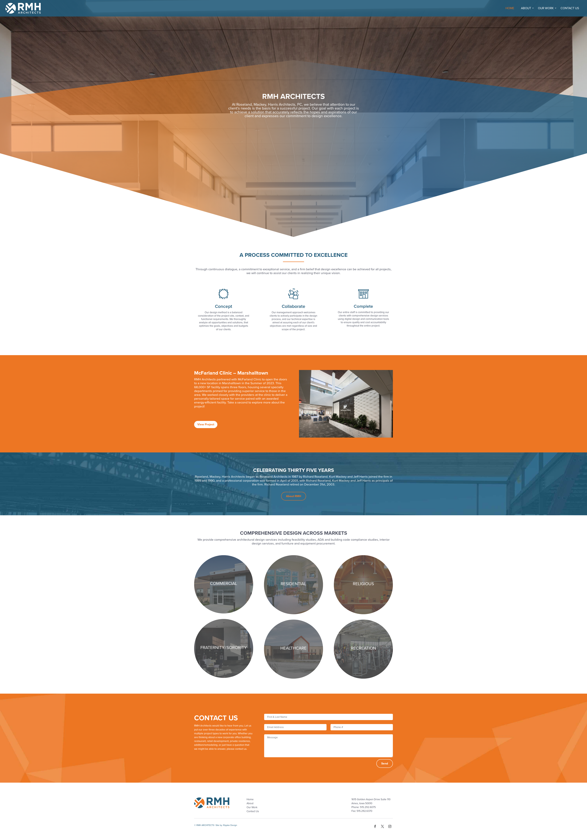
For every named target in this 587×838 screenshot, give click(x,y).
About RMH (293, 496)
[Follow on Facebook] (375, 826)
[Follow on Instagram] (390, 826)
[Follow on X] (382, 826)
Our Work (546, 8)
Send (384, 763)
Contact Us (570, 8)
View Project (205, 424)
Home (510, 8)
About (526, 8)
